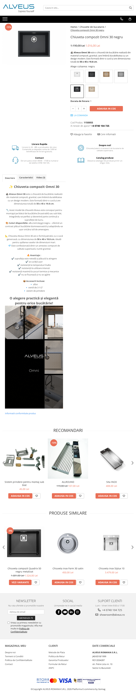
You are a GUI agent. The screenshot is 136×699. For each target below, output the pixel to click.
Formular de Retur (58, 664)
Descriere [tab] (10, 177)
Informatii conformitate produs (20, 413)
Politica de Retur (57, 656)
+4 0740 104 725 (112, 610)
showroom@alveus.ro (112, 614)
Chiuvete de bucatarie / (93, 26)
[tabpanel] (34, 44)
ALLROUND (68, 481)
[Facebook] (59, 612)
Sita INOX (111, 481)
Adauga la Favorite (82, 134)
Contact (9, 664)
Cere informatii (108, 134)
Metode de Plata (57, 652)
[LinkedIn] (71, 612)
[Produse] (5, 19)
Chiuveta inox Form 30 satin (68, 568)
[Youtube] (65, 612)
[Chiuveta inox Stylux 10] (111, 543)
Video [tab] (40, 177)
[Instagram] (77, 612)
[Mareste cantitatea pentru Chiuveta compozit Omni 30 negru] (83, 108)
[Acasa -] (19, 7)
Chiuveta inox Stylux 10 (111, 568)
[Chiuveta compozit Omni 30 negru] (34, 44)
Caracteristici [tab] (26, 177)
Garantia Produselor (58, 660)
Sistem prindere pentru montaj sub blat (24, 483)
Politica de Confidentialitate (20, 630)
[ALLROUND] (68, 458)
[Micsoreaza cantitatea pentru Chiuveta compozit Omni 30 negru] (72, 108)
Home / (74, 26)
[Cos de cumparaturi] (130, 19)
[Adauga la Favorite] (36, 496)
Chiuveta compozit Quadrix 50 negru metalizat (24, 570)
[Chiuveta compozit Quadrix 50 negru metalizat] (24, 543)
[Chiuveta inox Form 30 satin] (68, 543)
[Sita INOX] (111, 459)
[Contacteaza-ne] (121, 19)
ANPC (51, 667)
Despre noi (10, 652)
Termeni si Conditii (14, 656)
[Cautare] (131, 8)
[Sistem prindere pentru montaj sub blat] (24, 458)
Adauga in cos (106, 108)
